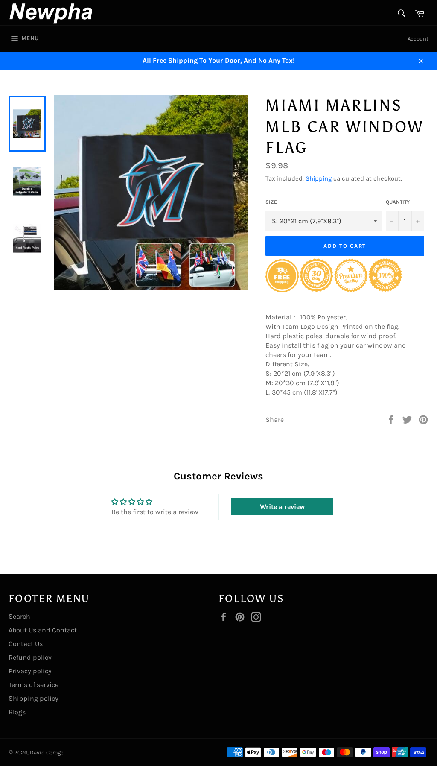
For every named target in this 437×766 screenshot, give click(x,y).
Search (19, 616)
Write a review (282, 507)
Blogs (17, 712)
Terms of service (33, 685)
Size (271, 202)
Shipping (319, 178)
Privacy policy (30, 671)
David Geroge (47, 752)
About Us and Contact (43, 630)
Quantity (398, 202)
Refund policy (30, 657)
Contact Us (26, 644)
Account (418, 38)
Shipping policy (33, 698)
